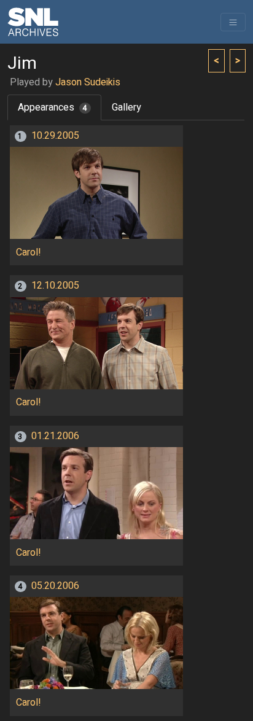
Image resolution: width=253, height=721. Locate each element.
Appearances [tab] (52, 107)
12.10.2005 (55, 285)
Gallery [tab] (126, 107)
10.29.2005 (55, 135)
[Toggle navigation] (233, 22)
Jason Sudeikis (87, 82)
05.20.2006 (55, 586)
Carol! (28, 252)
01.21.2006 (55, 436)
